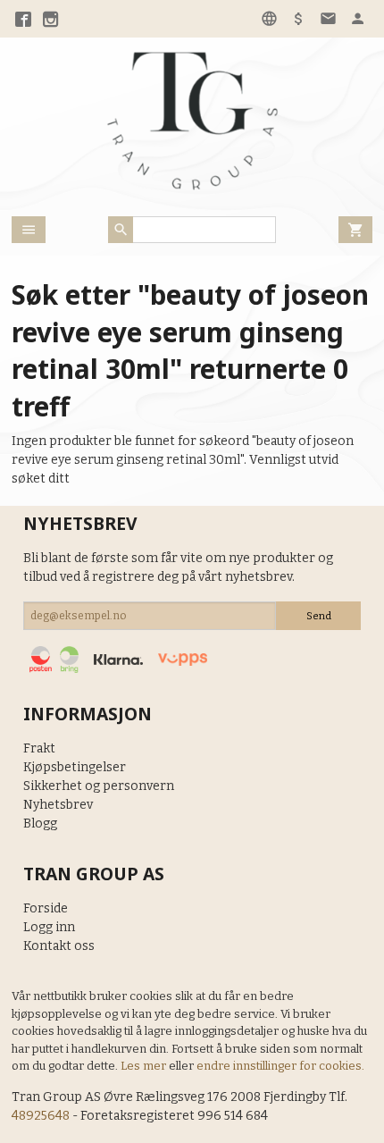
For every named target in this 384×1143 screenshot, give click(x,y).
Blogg (40, 823)
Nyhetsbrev (58, 804)
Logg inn (49, 927)
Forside (45, 908)
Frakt (39, 748)
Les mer (145, 1065)
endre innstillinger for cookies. (280, 1065)
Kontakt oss (59, 946)
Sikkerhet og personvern (98, 786)
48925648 (41, 1115)
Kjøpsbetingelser (74, 767)
